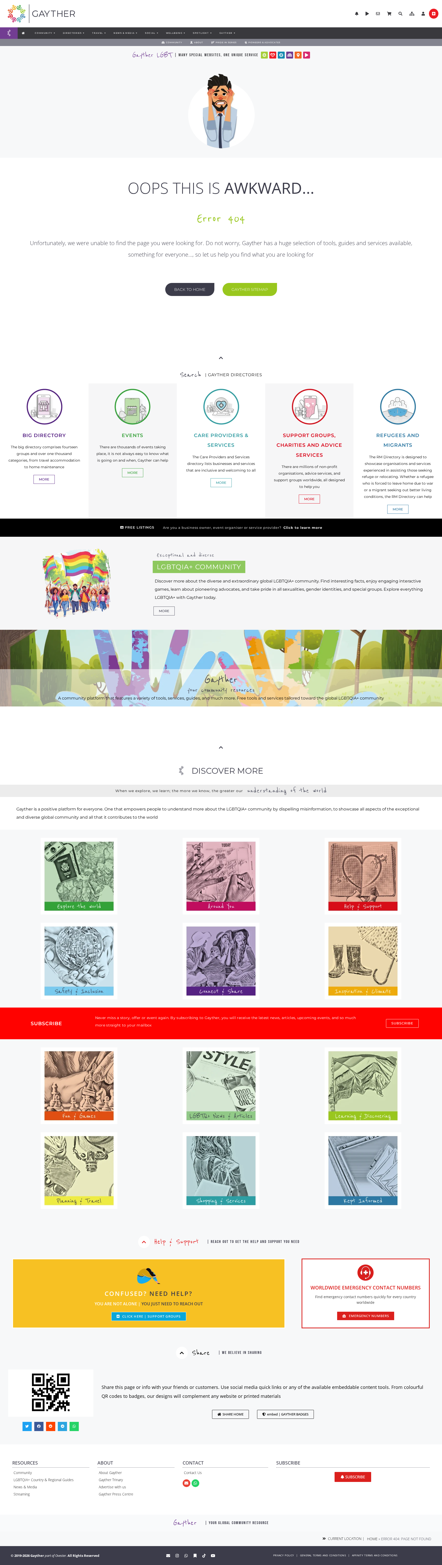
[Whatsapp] (195, 1483)
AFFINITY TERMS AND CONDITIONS (374, 1555)
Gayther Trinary (111, 1479)
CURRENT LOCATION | (345, 1538)
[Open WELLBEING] (184, 33)
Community (23, 1472)
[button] (411, 14)
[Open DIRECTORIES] (83, 33)
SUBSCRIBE (46, 1023)
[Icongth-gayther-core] (264, 55)
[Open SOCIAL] (157, 33)
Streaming (22, 1494)
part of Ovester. (56, 1555)
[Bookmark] (195, 1555)
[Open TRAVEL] (104, 33)
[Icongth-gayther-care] (272, 55)
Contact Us (193, 1472)
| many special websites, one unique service (216, 55)
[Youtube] (213, 1555)
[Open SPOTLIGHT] (210, 33)
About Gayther (110, 1472)
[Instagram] (177, 1555)
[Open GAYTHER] (234, 33)
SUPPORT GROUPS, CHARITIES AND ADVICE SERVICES (309, 445)
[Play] (306, 55)
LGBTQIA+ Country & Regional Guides (44, 1479)
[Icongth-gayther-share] (281, 55)
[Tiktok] (204, 1555)
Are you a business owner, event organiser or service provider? (242, 528)
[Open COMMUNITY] (54, 33)
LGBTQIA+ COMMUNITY (199, 567)
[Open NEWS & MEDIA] (136, 33)
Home (372, 1538)
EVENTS (132, 435)
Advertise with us (112, 1486)
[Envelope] (186, 1483)
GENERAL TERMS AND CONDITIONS (323, 1555)
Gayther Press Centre (116, 1494)
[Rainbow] (289, 55)
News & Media (25, 1486)
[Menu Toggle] (9, 33)
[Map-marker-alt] (298, 55)
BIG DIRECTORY (44, 435)
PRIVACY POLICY (283, 1555)
